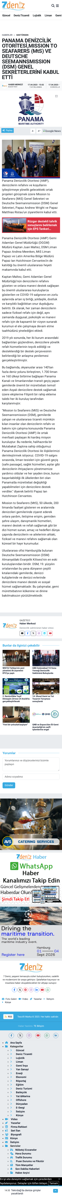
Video (25, 999)
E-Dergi (20, 1107)
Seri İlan (15, 1130)
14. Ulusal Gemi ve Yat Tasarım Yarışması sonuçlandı (43, 699)
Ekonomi (20, 1077)
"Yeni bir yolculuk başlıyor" (15, 724)
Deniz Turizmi (23, 1088)
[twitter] (20, 1035)
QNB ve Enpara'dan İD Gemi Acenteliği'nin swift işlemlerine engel (45, 727)
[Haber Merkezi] (10, 625)
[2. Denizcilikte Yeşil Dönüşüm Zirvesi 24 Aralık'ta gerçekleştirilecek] (16, 686)
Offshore (20, 1099)
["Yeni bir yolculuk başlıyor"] (16, 714)
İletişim (50, 999)
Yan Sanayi (22, 1069)
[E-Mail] (22, 633)
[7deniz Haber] (13, 6)
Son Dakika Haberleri (27, 1168)
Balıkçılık (21, 1092)
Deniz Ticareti (21, 15)
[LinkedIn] (36, 989)
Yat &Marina (22, 1096)
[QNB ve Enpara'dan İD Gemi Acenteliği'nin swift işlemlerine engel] (46, 714)
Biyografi (16, 1134)
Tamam (53, 1183)
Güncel (6, 15)
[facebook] (11, 1035)
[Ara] (53, 5)
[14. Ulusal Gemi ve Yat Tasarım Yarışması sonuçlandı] (46, 686)
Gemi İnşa (21, 1065)
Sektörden (22, 35)
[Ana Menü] (57, 5)
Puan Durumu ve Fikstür (29, 1161)
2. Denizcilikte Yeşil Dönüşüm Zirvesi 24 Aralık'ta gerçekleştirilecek (16, 699)
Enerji (19, 1073)
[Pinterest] (25, 989)
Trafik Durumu (23, 1157)
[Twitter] (33, 633)
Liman (48, 15)
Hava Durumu (23, 1153)
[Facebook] (27, 633)
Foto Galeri (11, 999)
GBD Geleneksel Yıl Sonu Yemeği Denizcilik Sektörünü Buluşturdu (44, 670)
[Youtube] (50, 633)
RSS (9, 1016)
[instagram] (29, 1035)
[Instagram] (38, 633)
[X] (19, 989)
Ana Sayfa (16, 1042)
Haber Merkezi (28, 623)
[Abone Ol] (52, 130)
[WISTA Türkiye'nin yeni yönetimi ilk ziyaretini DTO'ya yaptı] (16, 657)
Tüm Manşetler (24, 1165)
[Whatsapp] (47, 989)
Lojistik (37, 15)
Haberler (7, 35)
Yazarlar (38, 999)
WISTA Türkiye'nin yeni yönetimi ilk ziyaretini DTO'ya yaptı (13, 670)
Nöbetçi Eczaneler (26, 1149)
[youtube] (38, 1035)
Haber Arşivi (22, 1172)
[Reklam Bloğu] (31, 824)
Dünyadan (21, 1103)
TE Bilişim (39, 1026)
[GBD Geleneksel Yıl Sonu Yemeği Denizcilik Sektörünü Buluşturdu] (46, 657)
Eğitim (19, 1084)
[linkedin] (55, 1035)
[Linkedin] (44, 633)
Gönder (9, 785)
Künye (8, 1002)
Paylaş (9, 130)
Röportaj (20, 1080)
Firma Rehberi (18, 1126)
